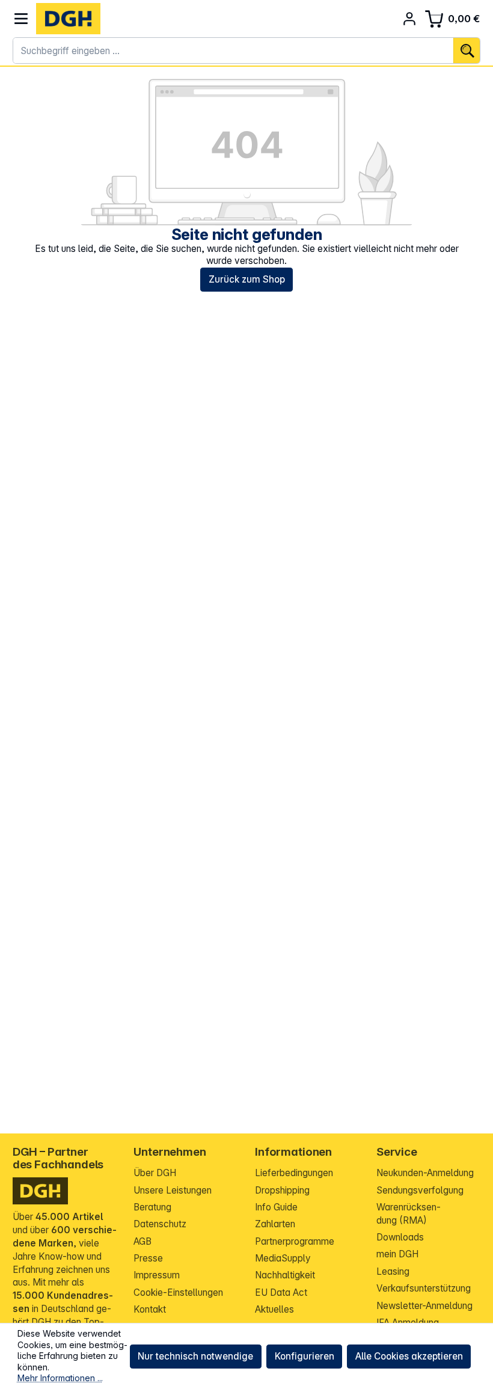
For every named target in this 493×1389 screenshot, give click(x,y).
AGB (142, 1241)
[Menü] (21, 19)
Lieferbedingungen (294, 1173)
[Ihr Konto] (409, 19)
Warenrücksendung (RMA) (408, 1213)
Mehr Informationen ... (60, 1378)
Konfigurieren (304, 1356)
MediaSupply (283, 1258)
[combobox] (233, 50)
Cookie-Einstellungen (178, 1292)
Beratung (152, 1207)
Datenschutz (159, 1224)
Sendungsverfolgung (420, 1190)
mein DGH (397, 1254)
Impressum (156, 1275)
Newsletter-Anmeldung (424, 1305)
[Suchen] (466, 50)
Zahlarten (275, 1224)
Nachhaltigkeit (285, 1275)
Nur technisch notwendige (195, 1356)
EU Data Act (281, 1292)
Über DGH (154, 1173)
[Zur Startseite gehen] (68, 18)
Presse (148, 1258)
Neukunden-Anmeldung (425, 1173)
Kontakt (149, 1309)
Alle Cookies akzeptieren (409, 1356)
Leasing (392, 1271)
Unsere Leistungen (172, 1190)
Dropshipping (282, 1190)
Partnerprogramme (294, 1241)
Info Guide (276, 1207)
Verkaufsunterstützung (423, 1288)
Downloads (400, 1237)
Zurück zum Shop (247, 279)
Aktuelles (274, 1309)
